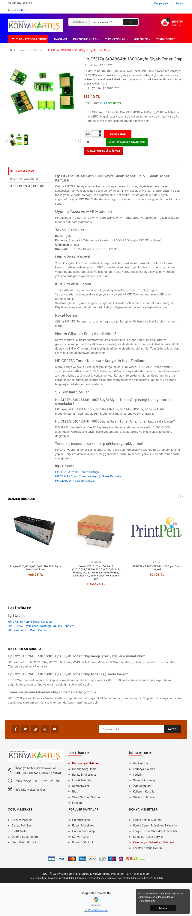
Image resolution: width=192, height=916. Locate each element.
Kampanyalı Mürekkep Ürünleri (153, 842)
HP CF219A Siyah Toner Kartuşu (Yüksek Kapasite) (88, 476)
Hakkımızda (140, 763)
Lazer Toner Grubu (30, 50)
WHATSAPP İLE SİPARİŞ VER (128, 142)
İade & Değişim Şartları (27, 186)
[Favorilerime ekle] (88, 142)
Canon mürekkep (83, 831)
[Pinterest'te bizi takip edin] (45, 729)
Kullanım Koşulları (144, 791)
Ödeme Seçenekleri (25, 836)
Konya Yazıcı (80, 836)
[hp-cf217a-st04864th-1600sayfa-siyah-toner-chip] (19, 140)
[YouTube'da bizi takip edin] (54, 729)
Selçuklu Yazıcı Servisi (148, 836)
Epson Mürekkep (83, 825)
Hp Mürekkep (81, 820)
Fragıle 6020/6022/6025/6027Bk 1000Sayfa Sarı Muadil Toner (35, 568)
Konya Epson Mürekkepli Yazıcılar (155, 831)
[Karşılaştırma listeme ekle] (99, 142)
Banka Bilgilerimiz (84, 774)
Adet (88, 134)
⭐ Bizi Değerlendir (96, 910)
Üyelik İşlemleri (82, 780)
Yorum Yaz (112, 88)
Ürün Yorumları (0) (24, 178)
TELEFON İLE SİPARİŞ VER (104, 150)
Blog (75, 791)
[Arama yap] (130, 22)
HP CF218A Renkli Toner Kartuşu (77, 472)
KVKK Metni (19, 831)
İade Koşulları (142, 786)
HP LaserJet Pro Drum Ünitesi (75, 480)
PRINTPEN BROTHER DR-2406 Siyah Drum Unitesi (156, 568)
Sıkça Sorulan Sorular (86, 797)
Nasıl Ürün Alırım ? (24, 842)
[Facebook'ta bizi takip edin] (16, 729)
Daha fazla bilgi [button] (147, 901)
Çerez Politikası (22, 825)
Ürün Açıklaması (22, 171)
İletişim (77, 803)
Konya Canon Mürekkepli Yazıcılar (155, 825)
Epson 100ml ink (83, 842)
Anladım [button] (163, 908)
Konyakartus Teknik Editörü (62, 878)
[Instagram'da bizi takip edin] (35, 729)
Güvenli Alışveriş (144, 780)
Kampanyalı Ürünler (85, 763)
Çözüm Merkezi (22, 820)
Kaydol (172, 729)
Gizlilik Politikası (144, 797)
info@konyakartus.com (30, 789)
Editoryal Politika (144, 769)
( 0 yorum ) (95, 88)
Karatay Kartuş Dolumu (148, 848)
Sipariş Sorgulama (84, 769)
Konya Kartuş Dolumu (147, 820)
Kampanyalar (80, 786)
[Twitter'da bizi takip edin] (25, 729)
